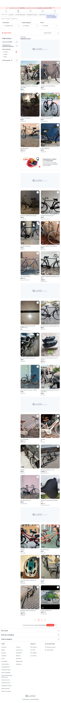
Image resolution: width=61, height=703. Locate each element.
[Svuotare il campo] (18, 25)
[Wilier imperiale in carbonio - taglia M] (30, 380)
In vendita (5, 52)
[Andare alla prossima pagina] (45, 620)
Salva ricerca (7, 33)
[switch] (16, 42)
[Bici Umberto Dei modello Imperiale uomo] (50, 316)
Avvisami (51, 625)
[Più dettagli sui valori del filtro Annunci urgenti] (11, 60)
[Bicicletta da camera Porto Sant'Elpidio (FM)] (50, 490)
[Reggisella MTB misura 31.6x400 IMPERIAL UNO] (30, 316)
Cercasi (5, 56)
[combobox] (11, 25)
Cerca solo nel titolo (7, 42)
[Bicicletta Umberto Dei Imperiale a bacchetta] (30, 600)
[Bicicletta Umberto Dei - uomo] (50, 459)
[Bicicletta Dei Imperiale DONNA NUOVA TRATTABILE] (50, 380)
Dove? (42, 22)
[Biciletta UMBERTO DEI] (50, 600)
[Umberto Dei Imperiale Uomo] (50, 205)
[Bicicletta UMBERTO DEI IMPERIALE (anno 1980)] (50, 266)
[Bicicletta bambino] (50, 539)
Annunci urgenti (6, 60)
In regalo (5, 54)
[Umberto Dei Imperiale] (30, 107)
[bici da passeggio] (30, 428)
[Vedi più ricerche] (58, 14)
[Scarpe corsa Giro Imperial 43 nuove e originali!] (50, 348)
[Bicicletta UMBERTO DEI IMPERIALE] (50, 235)
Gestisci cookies (5, 664)
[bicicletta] (30, 459)
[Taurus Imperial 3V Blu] (30, 266)
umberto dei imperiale (44, 14)
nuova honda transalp (20, 14)
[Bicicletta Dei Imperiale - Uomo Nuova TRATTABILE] (30, 76)
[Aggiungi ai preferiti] (38, 62)
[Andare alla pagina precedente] (35, 620)
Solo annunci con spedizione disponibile (8, 45)
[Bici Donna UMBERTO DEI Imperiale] (30, 205)
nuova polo (11, 14)
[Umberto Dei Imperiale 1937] (50, 107)
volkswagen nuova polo (32, 14)
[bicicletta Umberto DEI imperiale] (50, 76)
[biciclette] (50, 428)
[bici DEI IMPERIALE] (50, 137)
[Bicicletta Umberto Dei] (30, 490)
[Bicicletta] (30, 539)
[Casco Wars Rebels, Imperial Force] (30, 569)
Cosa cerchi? (6, 22)
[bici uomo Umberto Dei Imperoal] (30, 348)
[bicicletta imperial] (30, 137)
